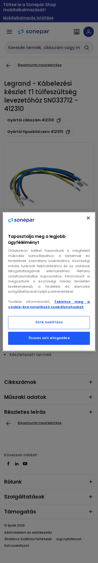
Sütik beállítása (49, 322)
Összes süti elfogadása (49, 338)
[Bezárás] (88, 218)
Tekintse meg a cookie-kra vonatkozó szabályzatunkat (49, 304)
